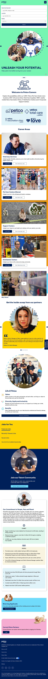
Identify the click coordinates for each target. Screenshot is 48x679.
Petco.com (4, 649)
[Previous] (1, 46)
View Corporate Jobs (19, 231)
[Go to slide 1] (22, 77)
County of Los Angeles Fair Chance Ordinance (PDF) (12, 661)
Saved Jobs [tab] (5, 438)
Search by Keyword (6, 8)
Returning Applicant (9, 608)
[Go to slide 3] (25, 77)
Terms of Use (4, 652)
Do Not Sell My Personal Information (9, 658)
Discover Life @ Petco (24, 415)
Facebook (3, 668)
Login (6, 632)
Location (4, 13)
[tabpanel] (24, 442)
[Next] (47, 46)
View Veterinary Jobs (19, 163)
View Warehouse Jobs (20, 265)
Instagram (13, 668)
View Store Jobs (18, 197)
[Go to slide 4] (25, 350)
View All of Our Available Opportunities (11, 442)
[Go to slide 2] (22, 350)
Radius (3, 18)
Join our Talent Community (19, 486)
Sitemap (3, 664)
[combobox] (24, 16)
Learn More (8, 164)
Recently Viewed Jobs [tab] (9, 433)
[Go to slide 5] (27, 350)
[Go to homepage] (4, 2)
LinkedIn (6, 668)
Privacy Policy (4, 655)
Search (24, 24)
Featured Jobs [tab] (6, 429)
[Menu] (45, 2)
